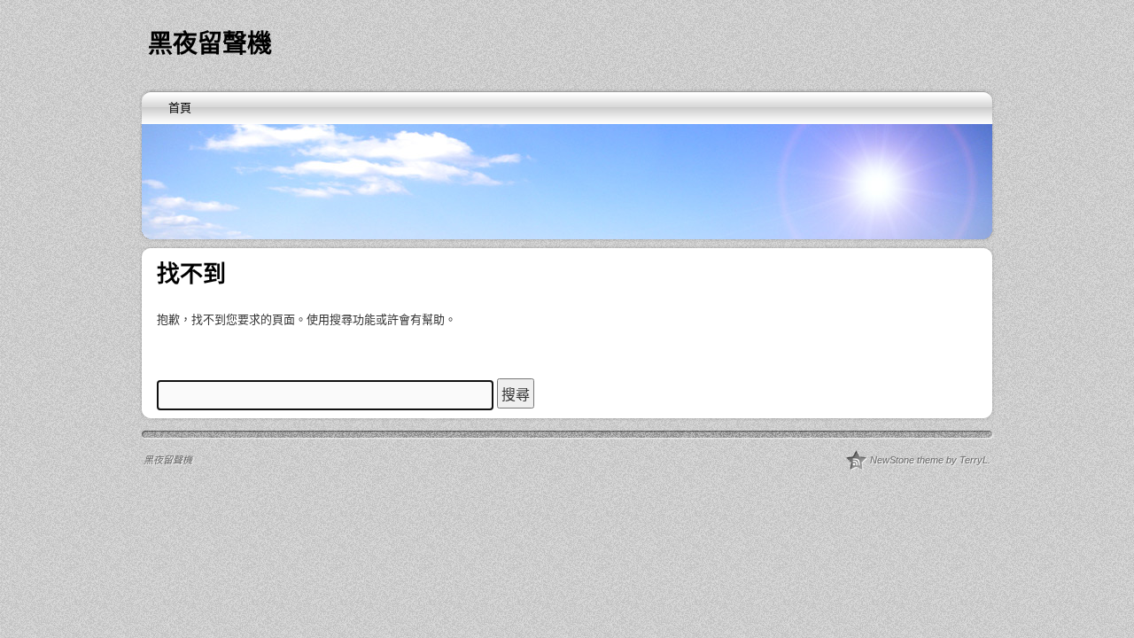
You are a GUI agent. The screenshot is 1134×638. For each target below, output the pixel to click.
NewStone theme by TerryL (929, 460)
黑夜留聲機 (210, 44)
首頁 (179, 107)
